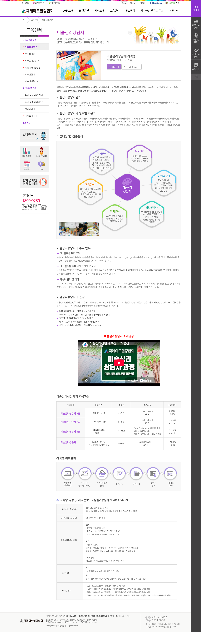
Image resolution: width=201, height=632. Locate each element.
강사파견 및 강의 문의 (152, 10)
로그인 (124, 3)
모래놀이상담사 (32, 60)
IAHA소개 (68, 10)
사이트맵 (141, 3)
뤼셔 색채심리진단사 (34, 95)
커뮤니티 (173, 10)
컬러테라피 (30, 109)
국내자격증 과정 (29, 40)
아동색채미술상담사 (33, 67)
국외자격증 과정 (29, 88)
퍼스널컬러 (30, 74)
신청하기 (114, 66)
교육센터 (114, 10)
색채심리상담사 (32, 54)
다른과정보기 (131, 66)
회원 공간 (84, 10)
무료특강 (130, 10)
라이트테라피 (31, 116)
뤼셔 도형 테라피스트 (34, 102)
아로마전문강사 (32, 81)
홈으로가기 (25, 20)
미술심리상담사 (48, 20)
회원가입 (132, 3)
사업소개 (99, 10)
